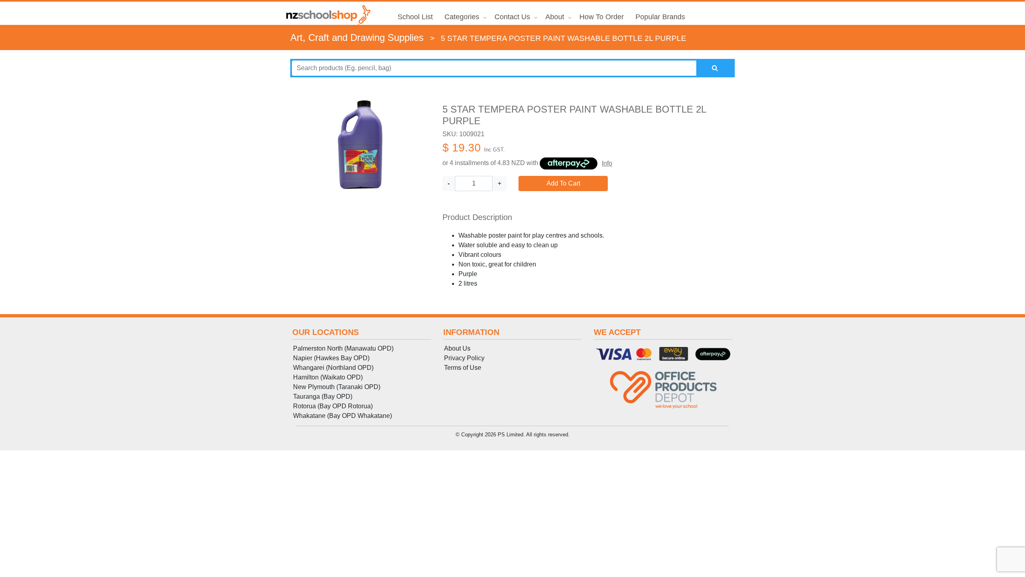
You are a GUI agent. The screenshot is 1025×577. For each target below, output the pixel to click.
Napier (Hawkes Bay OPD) (331, 358)
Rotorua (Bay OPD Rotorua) (333, 406)
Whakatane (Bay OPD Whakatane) (342, 415)
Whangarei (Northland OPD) (333, 367)
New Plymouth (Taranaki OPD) (336, 386)
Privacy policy (464, 358)
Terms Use (462, 367)
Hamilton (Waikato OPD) (328, 377)
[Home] (328, 15)
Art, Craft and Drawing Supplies (357, 37)
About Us (457, 348)
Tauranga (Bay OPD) (322, 396)
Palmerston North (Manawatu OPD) (343, 348)
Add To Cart (563, 183)
